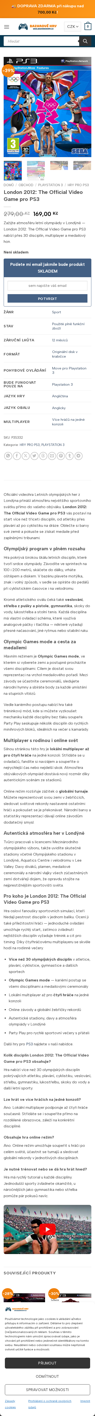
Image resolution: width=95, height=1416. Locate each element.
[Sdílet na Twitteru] (34, 456)
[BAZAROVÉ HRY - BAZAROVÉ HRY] (38, 26)
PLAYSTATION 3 (50, 185)
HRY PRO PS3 (78, 185)
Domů (9, 185)
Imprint (85, 1401)
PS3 (29, 1044)
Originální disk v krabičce (65, 354)
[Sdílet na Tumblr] (70, 456)
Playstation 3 (62, 384)
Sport (56, 312)
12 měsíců (60, 340)
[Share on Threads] (43, 456)
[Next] (83, 107)
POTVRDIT (47, 299)
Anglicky (59, 408)
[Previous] (11, 107)
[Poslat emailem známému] (52, 456)
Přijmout (47, 1363)
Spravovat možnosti (47, 1390)
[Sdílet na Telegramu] (79, 456)
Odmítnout (47, 1376)
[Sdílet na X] (26, 456)
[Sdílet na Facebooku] (17, 456)
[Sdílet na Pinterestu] (61, 456)
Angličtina (60, 396)
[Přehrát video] (47, 1229)
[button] (7, 27)
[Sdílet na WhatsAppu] (8, 456)
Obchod (26, 185)
